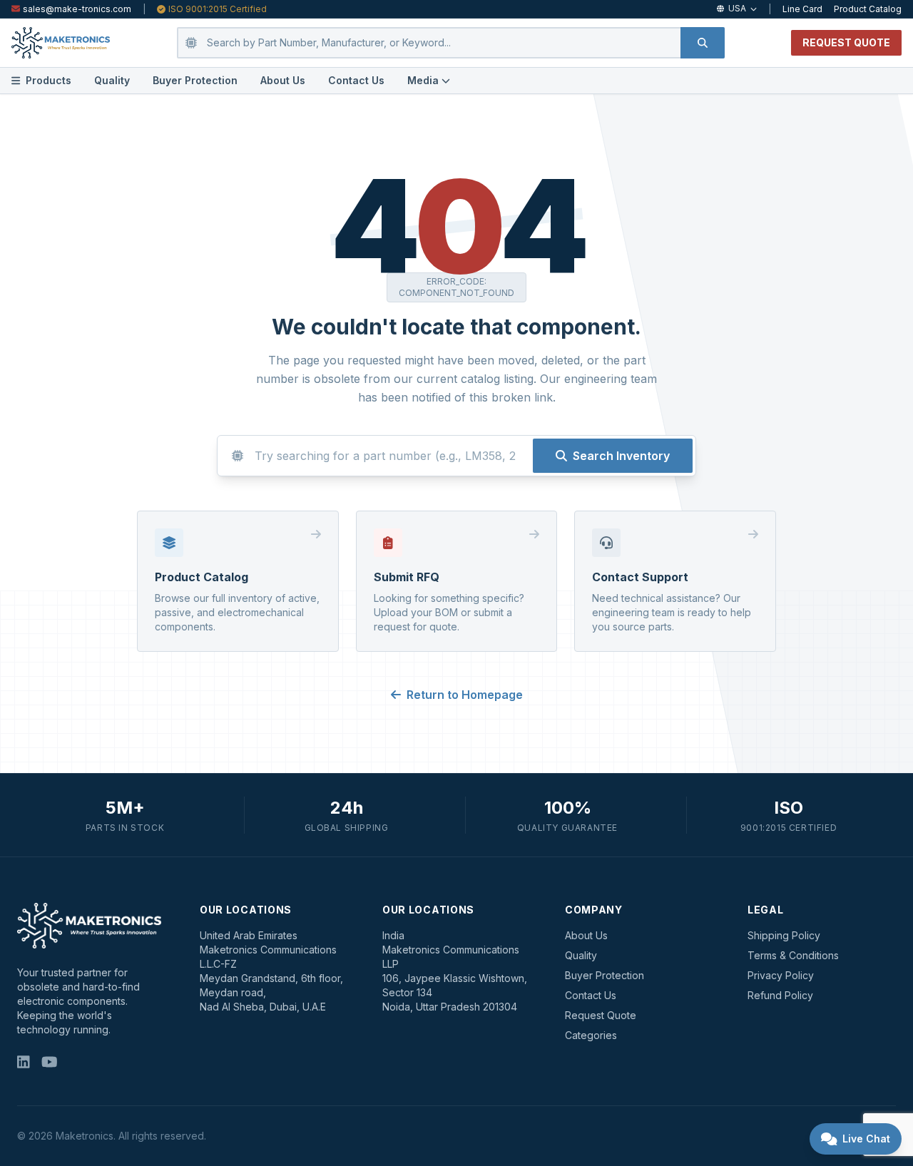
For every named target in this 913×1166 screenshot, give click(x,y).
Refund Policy (780, 995)
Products (48, 80)
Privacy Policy (781, 975)
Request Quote (600, 1015)
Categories (591, 1035)
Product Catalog (868, 9)
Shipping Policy (784, 935)
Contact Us (356, 80)
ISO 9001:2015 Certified (217, 9)
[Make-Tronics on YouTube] (49, 1062)
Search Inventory (621, 456)
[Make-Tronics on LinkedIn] (23, 1062)
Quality (112, 80)
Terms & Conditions (793, 955)
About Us (282, 80)
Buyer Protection (195, 80)
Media (423, 80)
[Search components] (702, 42)
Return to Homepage (465, 694)
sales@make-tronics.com (77, 9)
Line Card (802, 9)
